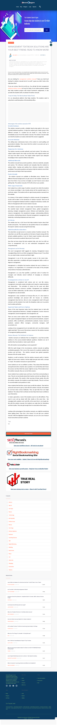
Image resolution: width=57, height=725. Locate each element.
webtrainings (11, 614)
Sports (10, 505)
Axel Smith (15, 55)
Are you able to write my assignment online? (18, 589)
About (23, 678)
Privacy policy (39, 680)
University (11, 560)
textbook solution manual (15, 88)
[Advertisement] (28, 112)
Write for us (24, 684)
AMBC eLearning (11, 665)
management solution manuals (27, 79)
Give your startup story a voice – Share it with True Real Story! (28, 489)
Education (11, 42)
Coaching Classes (13, 537)
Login (30, 6)
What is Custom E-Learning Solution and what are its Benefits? (22, 663)
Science (10, 569)
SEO (10, 540)
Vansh (9, 651)
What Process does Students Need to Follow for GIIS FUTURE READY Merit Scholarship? (24, 648)
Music (10, 553)
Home (17, 6)
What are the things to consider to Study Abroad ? (19, 633)
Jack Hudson (10, 607)
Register (34, 6)
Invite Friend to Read (28, 433)
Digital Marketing (12, 544)
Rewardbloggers (24, 717)
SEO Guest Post (26, 706)
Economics (11, 566)
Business (11, 534)
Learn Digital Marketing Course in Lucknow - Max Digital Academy (22, 655)
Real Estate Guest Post (35, 706)
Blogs (7, 693)
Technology (11, 515)
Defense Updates (13, 531)
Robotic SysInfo (30, 718)
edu (8, 635)
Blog (21, 6)
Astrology (11, 528)
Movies (10, 524)
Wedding (11, 547)
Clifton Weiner (11, 591)
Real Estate (11, 550)
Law (9, 557)
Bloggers (25, 6)
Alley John (10, 642)
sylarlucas (10, 628)
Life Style (11, 508)
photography (12, 518)
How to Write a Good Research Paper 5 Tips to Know (19, 640)
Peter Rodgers (11, 584)
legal (38, 682)
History (10, 502)
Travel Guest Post (9, 706)
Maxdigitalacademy (12, 658)
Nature (10, 511)
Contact (23, 680)
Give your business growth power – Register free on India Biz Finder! (28, 468)
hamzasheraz (11, 621)
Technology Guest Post (18, 706)
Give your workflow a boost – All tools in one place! (28, 445)
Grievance (23, 682)
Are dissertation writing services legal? (17, 604)
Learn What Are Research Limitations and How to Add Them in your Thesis (24, 582)
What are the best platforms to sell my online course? (20, 612)
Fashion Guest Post (43, 706)
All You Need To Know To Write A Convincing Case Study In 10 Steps (22, 626)
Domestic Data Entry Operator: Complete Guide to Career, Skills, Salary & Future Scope (26, 597)
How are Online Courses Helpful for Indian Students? (19, 619)
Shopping (11, 563)
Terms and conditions (41, 678)
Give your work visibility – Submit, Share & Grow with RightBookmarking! (28, 459)
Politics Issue (12, 521)
